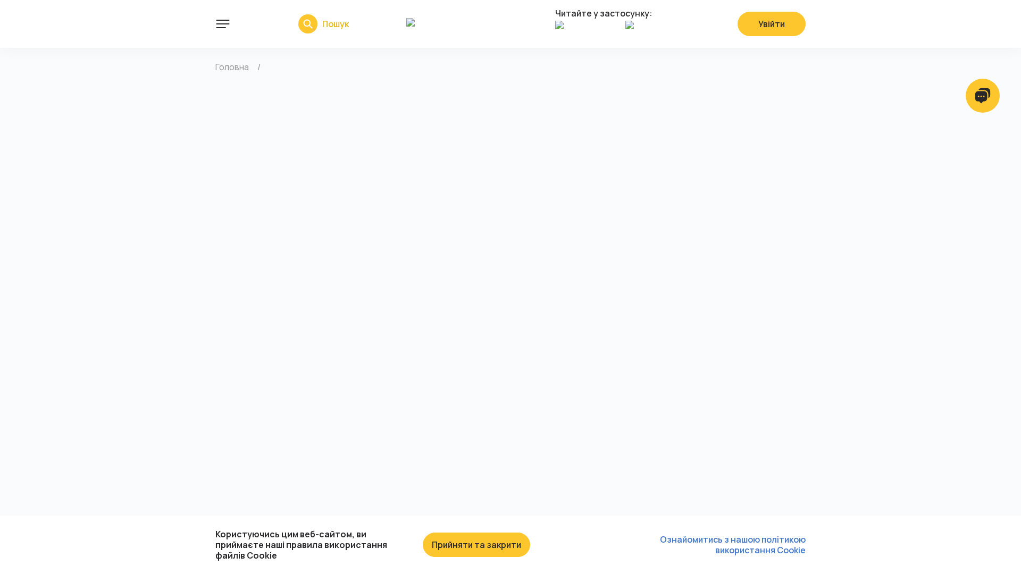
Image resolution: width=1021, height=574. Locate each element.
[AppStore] (587, 30)
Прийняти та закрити (476, 545)
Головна (232, 67)
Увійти (771, 24)
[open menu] (222, 23)
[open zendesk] (983, 96)
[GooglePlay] (657, 30)
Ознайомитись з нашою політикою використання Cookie (733, 544)
